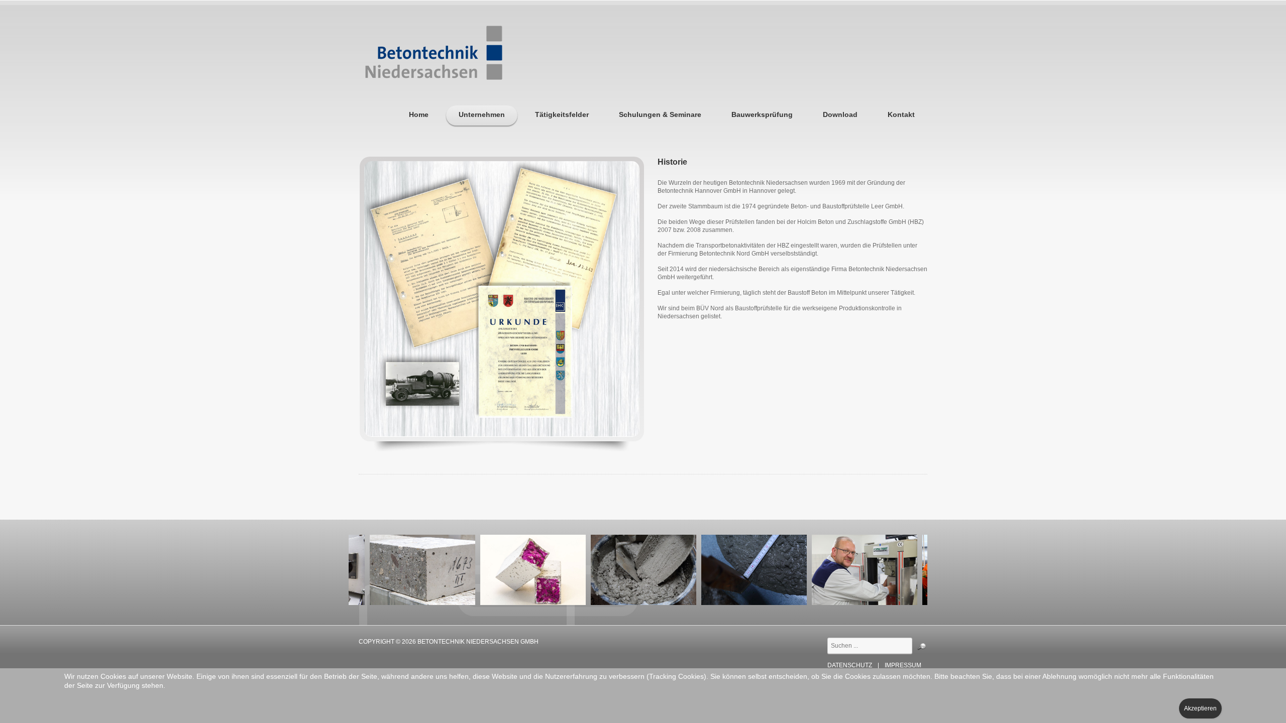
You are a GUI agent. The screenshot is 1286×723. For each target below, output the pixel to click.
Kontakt (901, 114)
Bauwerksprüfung (762, 114)
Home (418, 114)
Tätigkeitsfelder (562, 114)
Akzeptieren (1200, 708)
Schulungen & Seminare (660, 114)
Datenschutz (849, 665)
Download (840, 114)
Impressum (903, 665)
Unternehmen (482, 114)
